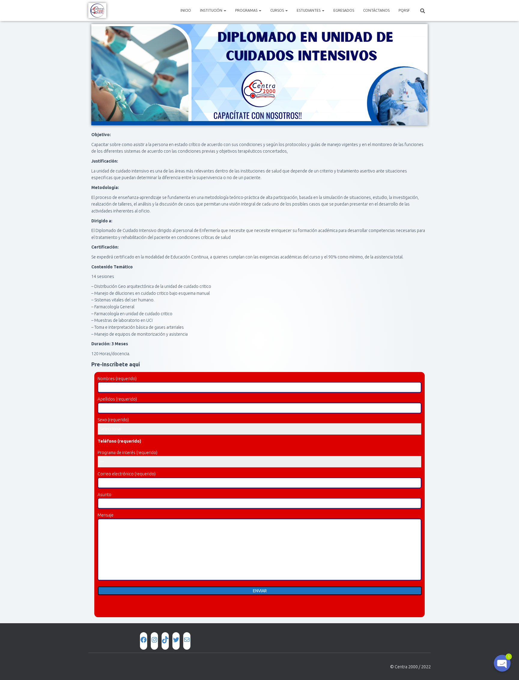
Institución (211, 10)
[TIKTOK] (165, 640)
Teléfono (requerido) (119, 441)
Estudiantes (309, 10)
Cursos (277, 10)
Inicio (186, 10)
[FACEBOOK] (143, 640)
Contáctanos (376, 10)
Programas (246, 10)
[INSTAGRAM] (154, 640)
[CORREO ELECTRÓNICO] (186, 640)
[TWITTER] (176, 640)
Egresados (343, 10)
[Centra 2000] (97, 10)
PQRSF (404, 10)
